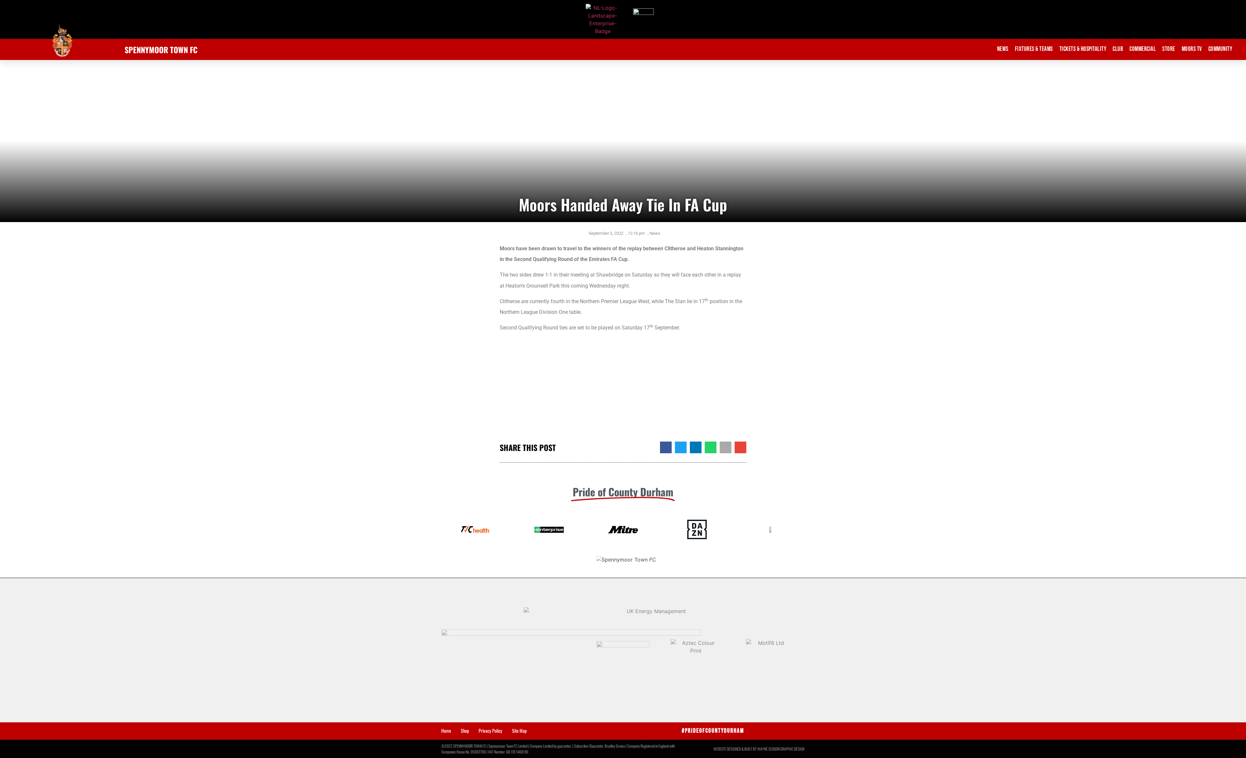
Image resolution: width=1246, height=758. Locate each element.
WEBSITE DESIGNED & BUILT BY (735, 749)
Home (446, 731)
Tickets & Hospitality (1082, 49)
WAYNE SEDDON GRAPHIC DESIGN (780, 749)
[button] (666, 447)
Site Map (519, 731)
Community (1220, 49)
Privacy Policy (490, 731)
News (1002, 49)
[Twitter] (756, 731)
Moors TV (1192, 49)
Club (1118, 49)
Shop (465, 731)
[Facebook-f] (769, 731)
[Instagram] (796, 731)
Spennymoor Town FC (161, 49)
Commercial (1143, 49)
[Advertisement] (623, 389)
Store (1168, 49)
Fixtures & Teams (1034, 49)
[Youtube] (783, 731)
